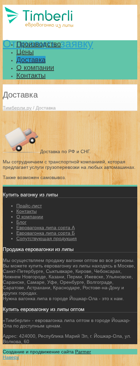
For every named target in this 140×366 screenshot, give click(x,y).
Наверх (11, 357)
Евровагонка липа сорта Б (45, 233)
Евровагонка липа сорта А (45, 227)
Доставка (31, 59)
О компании (35, 67)
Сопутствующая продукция (46, 238)
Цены (25, 52)
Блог (21, 222)
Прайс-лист (29, 205)
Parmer (83, 351)
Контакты (31, 75)
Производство (38, 44)
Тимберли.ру (17, 108)
